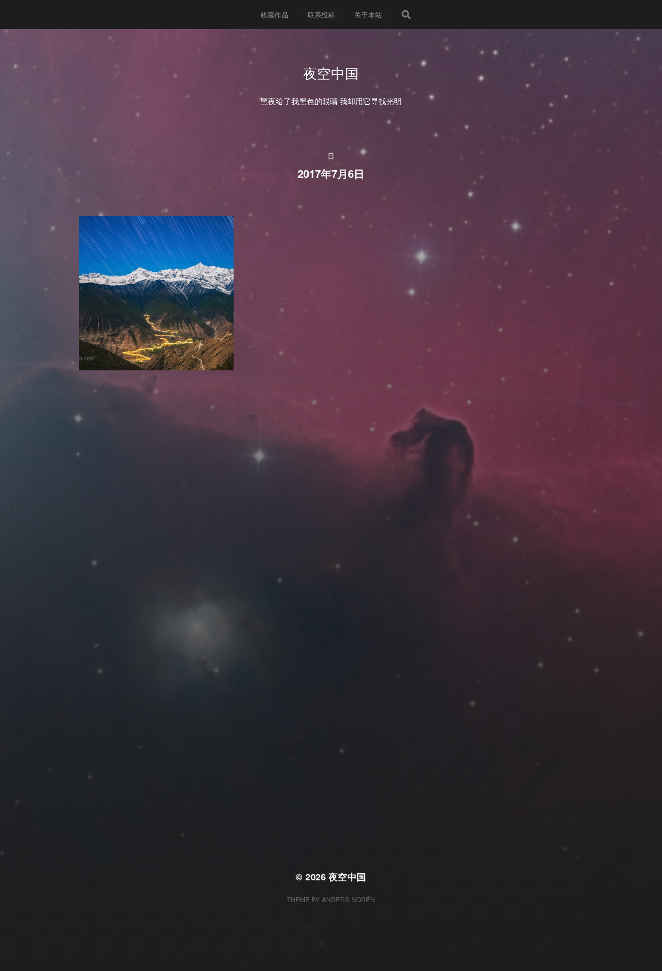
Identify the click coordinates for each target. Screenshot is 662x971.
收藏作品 (274, 14)
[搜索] (406, 14)
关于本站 (368, 14)
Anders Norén (348, 899)
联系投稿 (321, 14)
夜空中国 (331, 72)
